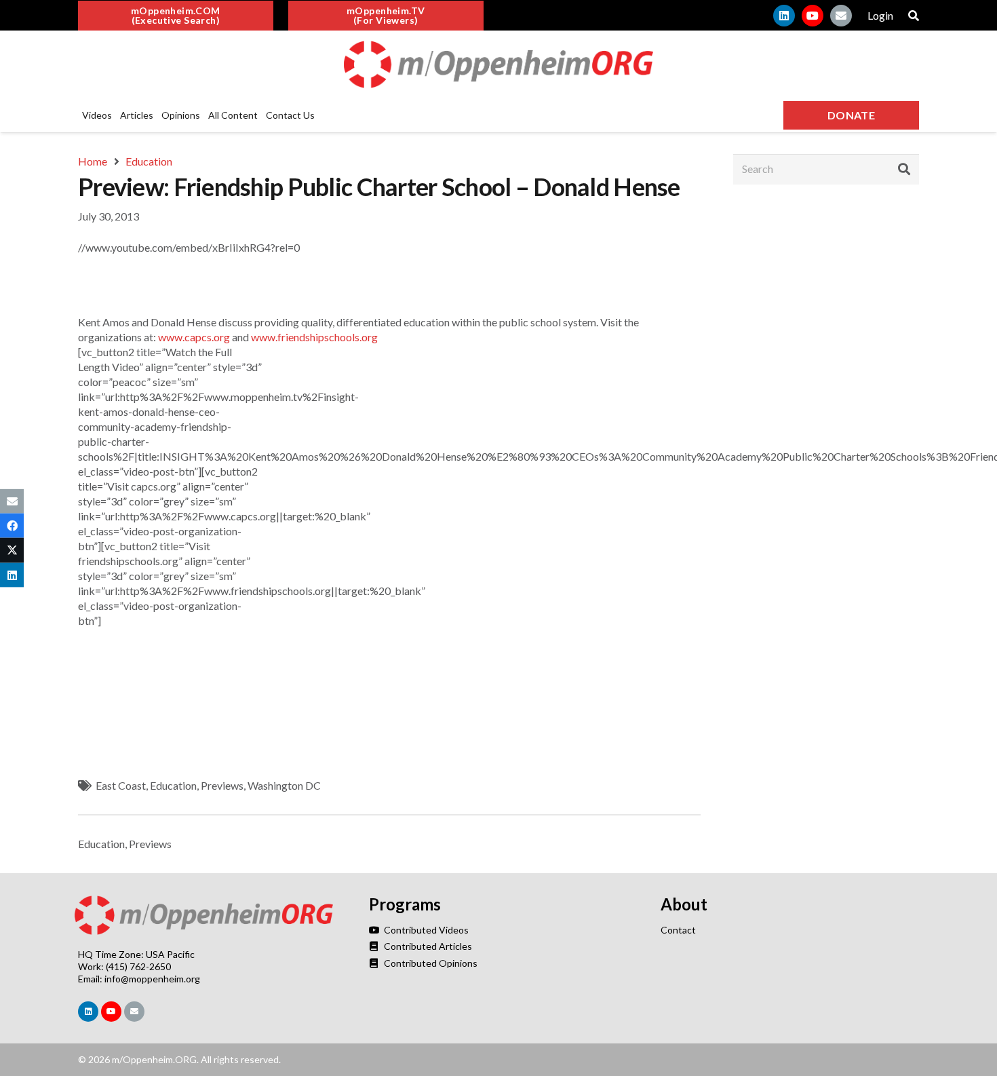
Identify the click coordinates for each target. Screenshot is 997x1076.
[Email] (841, 15)
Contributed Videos (425, 930)
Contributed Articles (426, 946)
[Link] (498, 64)
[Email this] (12, 501)
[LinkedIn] (784, 15)
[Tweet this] (12, 550)
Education (173, 785)
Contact (678, 930)
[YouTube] (812, 15)
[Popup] (913, 15)
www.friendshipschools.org (314, 336)
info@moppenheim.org (152, 978)
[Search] (904, 169)
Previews (222, 785)
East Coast (121, 785)
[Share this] (12, 526)
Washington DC (284, 785)
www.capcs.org (194, 336)
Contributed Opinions (429, 963)
